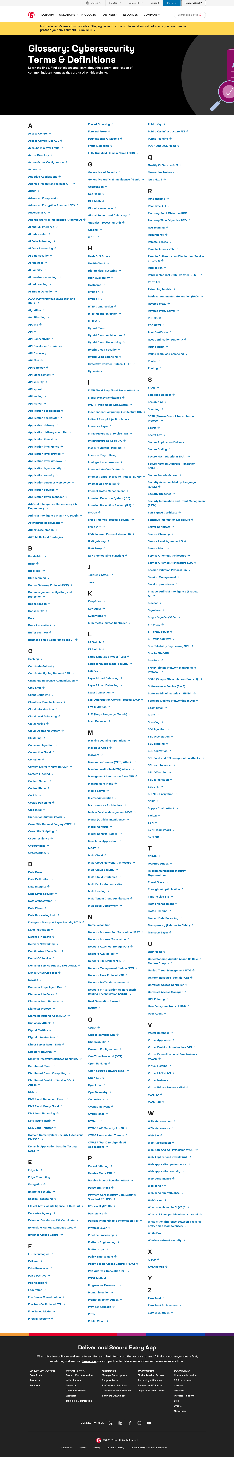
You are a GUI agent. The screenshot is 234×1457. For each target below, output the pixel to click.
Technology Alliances (150, 1380)
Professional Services (114, 1385)
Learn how (89, 1361)
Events (178, 1406)
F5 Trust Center (183, 1380)
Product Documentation (79, 1375)
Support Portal (110, 1380)
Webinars (71, 1395)
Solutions (35, 1385)
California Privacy (115, 1447)
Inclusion (179, 1390)
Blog (176, 1400)
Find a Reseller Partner (151, 1375)
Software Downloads (114, 1395)
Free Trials (36, 1375)
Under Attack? (193, 3)
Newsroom (180, 1411)
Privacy (96, 1447)
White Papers (73, 1380)
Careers (178, 1385)
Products (35, 1380)
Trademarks (67, 1447)
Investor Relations (184, 1395)
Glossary (71, 1385)
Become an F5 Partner (150, 1385)
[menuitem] (93, 3)
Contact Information (185, 1375)
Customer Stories (76, 1390)
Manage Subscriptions (114, 1375)
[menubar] (117, 3)
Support (155, 3)
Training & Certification (79, 1400)
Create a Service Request (116, 1390)
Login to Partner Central (151, 1390)
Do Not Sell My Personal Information (149, 1447)
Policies (83, 1447)
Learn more (85, 30)
